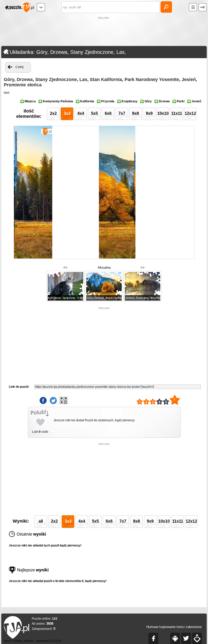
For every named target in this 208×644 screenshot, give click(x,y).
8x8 (135, 113)
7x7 (121, 113)
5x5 (94, 113)
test (6, 92)
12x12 (190, 113)
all (41, 521)
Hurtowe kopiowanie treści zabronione (174, 627)
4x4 (80, 113)
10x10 (163, 113)
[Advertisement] (104, 32)
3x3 (67, 113)
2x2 (53, 113)
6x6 (108, 113)
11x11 (176, 113)
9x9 (149, 113)
